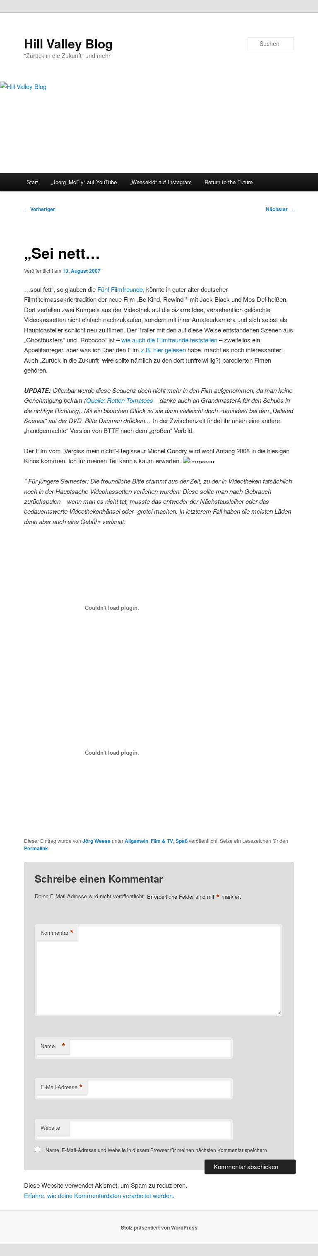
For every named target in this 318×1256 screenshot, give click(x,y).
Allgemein (136, 841)
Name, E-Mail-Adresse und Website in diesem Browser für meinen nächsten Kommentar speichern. (157, 1149)
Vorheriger (39, 209)
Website (50, 1127)
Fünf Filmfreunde (120, 289)
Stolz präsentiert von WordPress (159, 1227)
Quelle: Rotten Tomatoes (119, 400)
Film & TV (162, 841)
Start (32, 182)
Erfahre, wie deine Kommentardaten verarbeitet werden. (99, 1195)
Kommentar (57, 932)
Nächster (280, 209)
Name (53, 1046)
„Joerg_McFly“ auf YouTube (84, 182)
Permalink (36, 848)
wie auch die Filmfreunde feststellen (169, 339)
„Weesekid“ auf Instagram (161, 182)
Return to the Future (229, 182)
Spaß (182, 841)
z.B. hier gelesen (163, 349)
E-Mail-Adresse (62, 1087)
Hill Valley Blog (68, 43)
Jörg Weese (96, 841)
